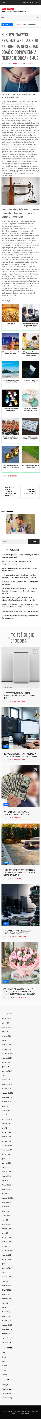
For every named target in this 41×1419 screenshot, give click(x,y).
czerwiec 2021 (6, 1268)
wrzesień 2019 (6, 1329)
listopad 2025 (6, 1049)
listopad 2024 (6, 1089)
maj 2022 (4, 1220)
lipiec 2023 (5, 1159)
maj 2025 (4, 1075)
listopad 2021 (6, 1246)
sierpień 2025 (6, 1062)
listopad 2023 (6, 1141)
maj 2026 (4, 1032)
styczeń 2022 (6, 1237)
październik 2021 (7, 1251)
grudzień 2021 (6, 1242)
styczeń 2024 (6, 1132)
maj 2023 (4, 1167)
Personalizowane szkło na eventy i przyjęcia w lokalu (20, 611)
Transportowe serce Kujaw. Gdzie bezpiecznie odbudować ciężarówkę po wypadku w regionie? (18, 599)
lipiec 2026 (5, 1023)
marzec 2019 (6, 1342)
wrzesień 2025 (6, 1058)
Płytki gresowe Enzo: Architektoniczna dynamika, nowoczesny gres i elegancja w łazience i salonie (18, 576)
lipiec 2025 (5, 1067)
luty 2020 (4, 1307)
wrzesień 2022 (6, 1202)
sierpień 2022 (6, 1207)
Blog (6, 746)
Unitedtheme (24, 1413)
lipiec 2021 (5, 1264)
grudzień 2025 (6, 1045)
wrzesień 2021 (6, 1255)
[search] (38, 18)
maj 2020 (4, 1303)
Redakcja (29, 63)
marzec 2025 (6, 1080)
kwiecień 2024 (6, 1119)
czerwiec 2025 (6, 1071)
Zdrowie (13, 476)
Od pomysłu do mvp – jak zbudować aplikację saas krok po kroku (19, 583)
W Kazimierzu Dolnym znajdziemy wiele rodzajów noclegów (11, 491)
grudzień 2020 (6, 1286)
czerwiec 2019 (6, 1334)
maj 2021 (4, 1272)
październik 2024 (7, 1093)
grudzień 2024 (6, 1084)
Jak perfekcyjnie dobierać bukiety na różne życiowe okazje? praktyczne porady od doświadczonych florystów (19, 591)
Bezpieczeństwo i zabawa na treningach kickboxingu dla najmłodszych (20, 617)
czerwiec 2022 (6, 1216)
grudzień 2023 (6, 1137)
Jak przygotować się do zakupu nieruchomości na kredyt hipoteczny (19, 569)
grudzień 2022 (6, 1189)
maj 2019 (4, 1338)
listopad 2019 (6, 1321)
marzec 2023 (6, 1176)
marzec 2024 (6, 1124)
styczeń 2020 (6, 1312)
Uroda (3, 1370)
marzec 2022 (6, 1229)
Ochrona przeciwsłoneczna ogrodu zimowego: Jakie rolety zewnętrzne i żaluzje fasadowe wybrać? (19, 606)
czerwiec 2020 (6, 1299)
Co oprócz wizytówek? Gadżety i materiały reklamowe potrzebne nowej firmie (20, 556)
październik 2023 (7, 1145)
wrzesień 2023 (6, 1150)
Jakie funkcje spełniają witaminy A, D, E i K (30, 491)
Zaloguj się (5, 1385)
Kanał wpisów (6, 1389)
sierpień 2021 (6, 1259)
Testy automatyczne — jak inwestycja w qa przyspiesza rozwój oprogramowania (16, 563)
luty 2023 (4, 1181)
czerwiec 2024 (6, 1110)
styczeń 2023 (6, 1185)
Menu (4, 2)
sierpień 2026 (6, 1019)
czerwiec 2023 (6, 1163)
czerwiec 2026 (6, 1027)
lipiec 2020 (5, 1294)
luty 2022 (4, 1233)
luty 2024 (4, 1128)
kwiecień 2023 (6, 1172)
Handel (3, 1357)
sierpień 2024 (6, 1102)
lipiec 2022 (5, 1211)
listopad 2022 (6, 1194)
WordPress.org (6, 1398)
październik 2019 (7, 1325)
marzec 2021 (6, 1281)
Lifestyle (4, 1366)
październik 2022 (7, 1198)
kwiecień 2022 (6, 1224)
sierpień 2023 (6, 1154)
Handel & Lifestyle (7, 9)
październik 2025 (7, 1054)
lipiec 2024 (5, 1106)
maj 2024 (4, 1115)
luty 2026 (4, 1040)
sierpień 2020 (6, 1290)
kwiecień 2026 (6, 1036)
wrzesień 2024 (6, 1097)
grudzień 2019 (6, 1316)
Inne (2, 1361)
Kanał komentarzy (7, 1393)
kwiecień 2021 (6, 1277)
